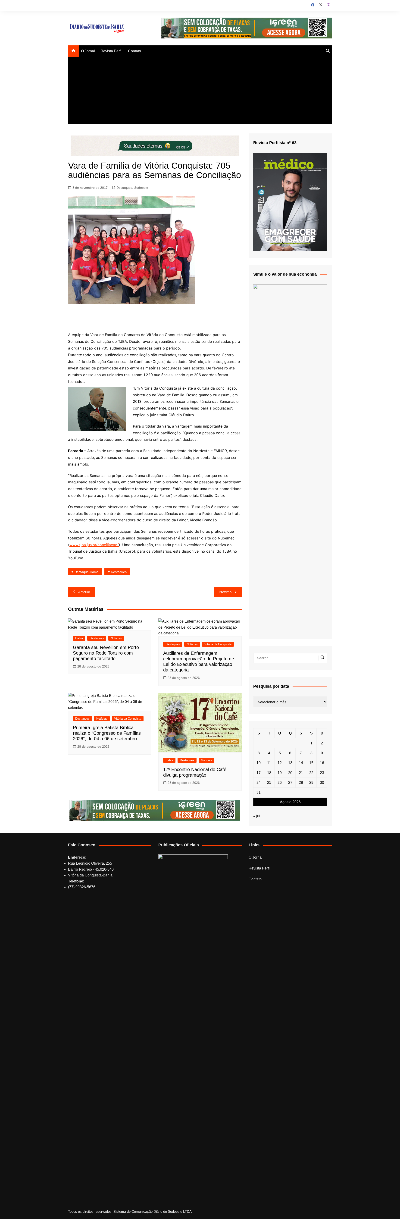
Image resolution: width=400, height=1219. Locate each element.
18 (269, 773)
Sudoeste (141, 187)
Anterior (84, 592)
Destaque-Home (87, 572)
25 (269, 782)
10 (258, 763)
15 (311, 763)
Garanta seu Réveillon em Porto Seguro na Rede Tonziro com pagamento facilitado (106, 653)
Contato (134, 51)
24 (258, 782)
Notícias (116, 638)
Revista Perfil (111, 51)
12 (280, 763)
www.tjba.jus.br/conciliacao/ (94, 544)
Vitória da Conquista (217, 644)
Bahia (79, 638)
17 (258, 773)
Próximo (225, 592)
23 (322, 773)
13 (290, 763)
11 (269, 763)
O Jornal (88, 51)
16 (322, 763)
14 (301, 763)
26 (280, 782)
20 (290, 773)
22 (311, 773)
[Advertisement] (200, 91)
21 (301, 773)
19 (280, 773)
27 (290, 782)
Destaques (124, 187)
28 (301, 782)
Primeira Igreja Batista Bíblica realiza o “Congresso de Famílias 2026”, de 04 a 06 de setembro (107, 733)
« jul (256, 816)
